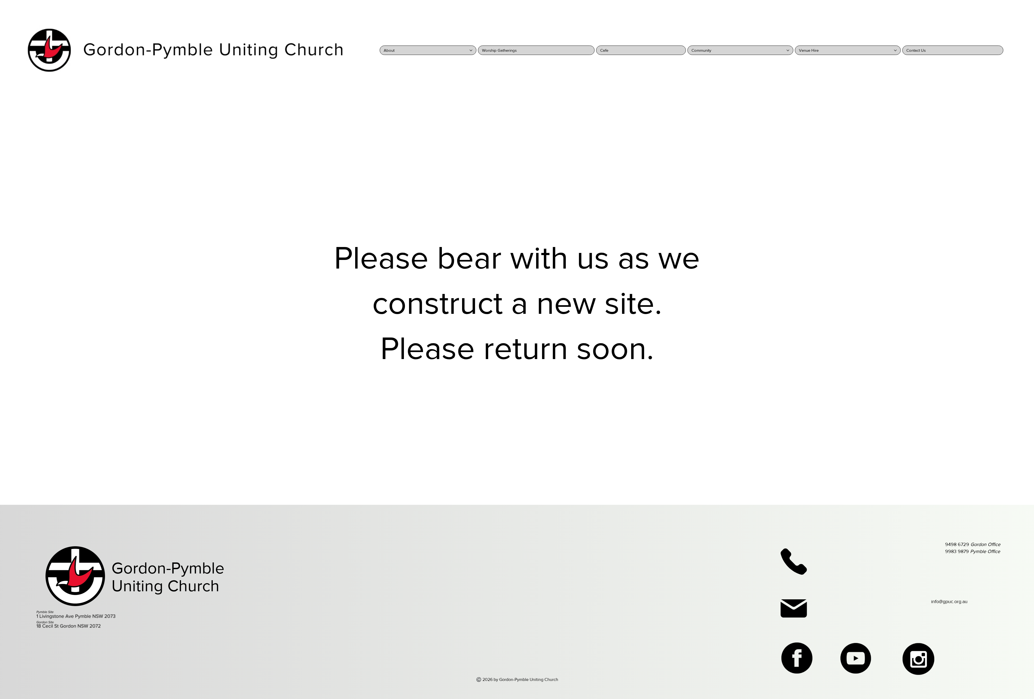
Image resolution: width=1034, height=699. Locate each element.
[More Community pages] (788, 50)
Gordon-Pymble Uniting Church (167, 577)
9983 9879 (972, 551)
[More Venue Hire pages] (895, 50)
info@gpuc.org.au (949, 601)
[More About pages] (471, 50)
